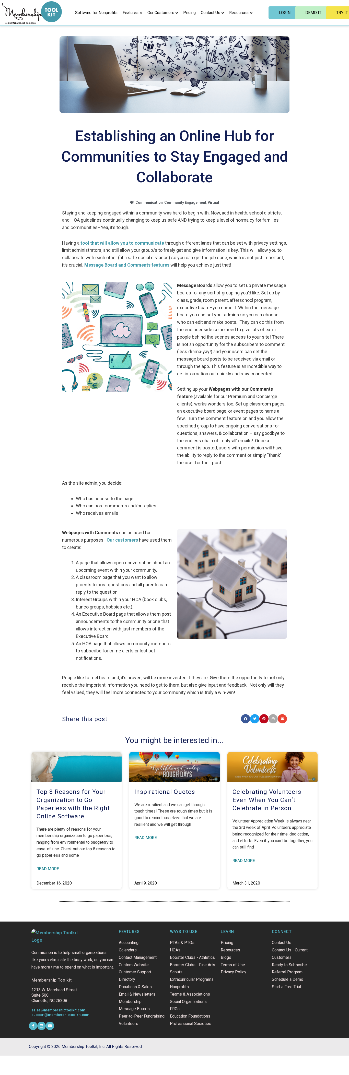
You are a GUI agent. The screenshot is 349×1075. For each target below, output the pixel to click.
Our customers (122, 540)
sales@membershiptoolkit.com (58, 1010)
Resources (239, 12)
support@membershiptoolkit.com (60, 1015)
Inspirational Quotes (164, 791)
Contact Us (210, 12)
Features (130, 12)
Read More (48, 868)
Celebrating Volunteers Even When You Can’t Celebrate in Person (266, 800)
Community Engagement (185, 202)
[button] (245, 718)
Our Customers (160, 12)
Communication (149, 202)
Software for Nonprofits (96, 12)
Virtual (213, 202)
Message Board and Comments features (126, 265)
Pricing (189, 12)
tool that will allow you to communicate (122, 243)
